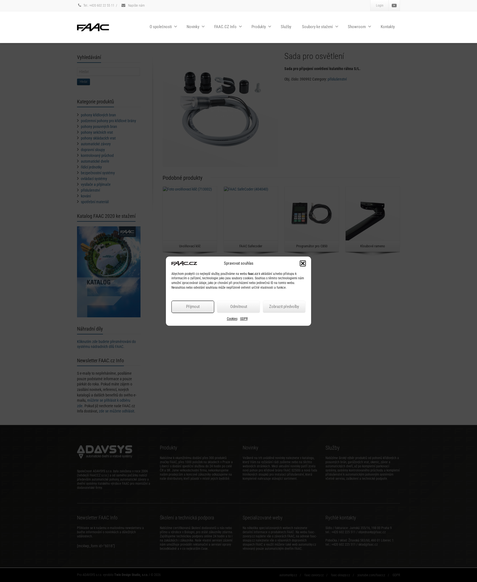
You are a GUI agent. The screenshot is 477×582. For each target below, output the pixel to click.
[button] (303, 263)
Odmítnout (238, 306)
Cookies (232, 319)
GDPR (244, 319)
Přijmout (193, 306)
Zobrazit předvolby (284, 306)
